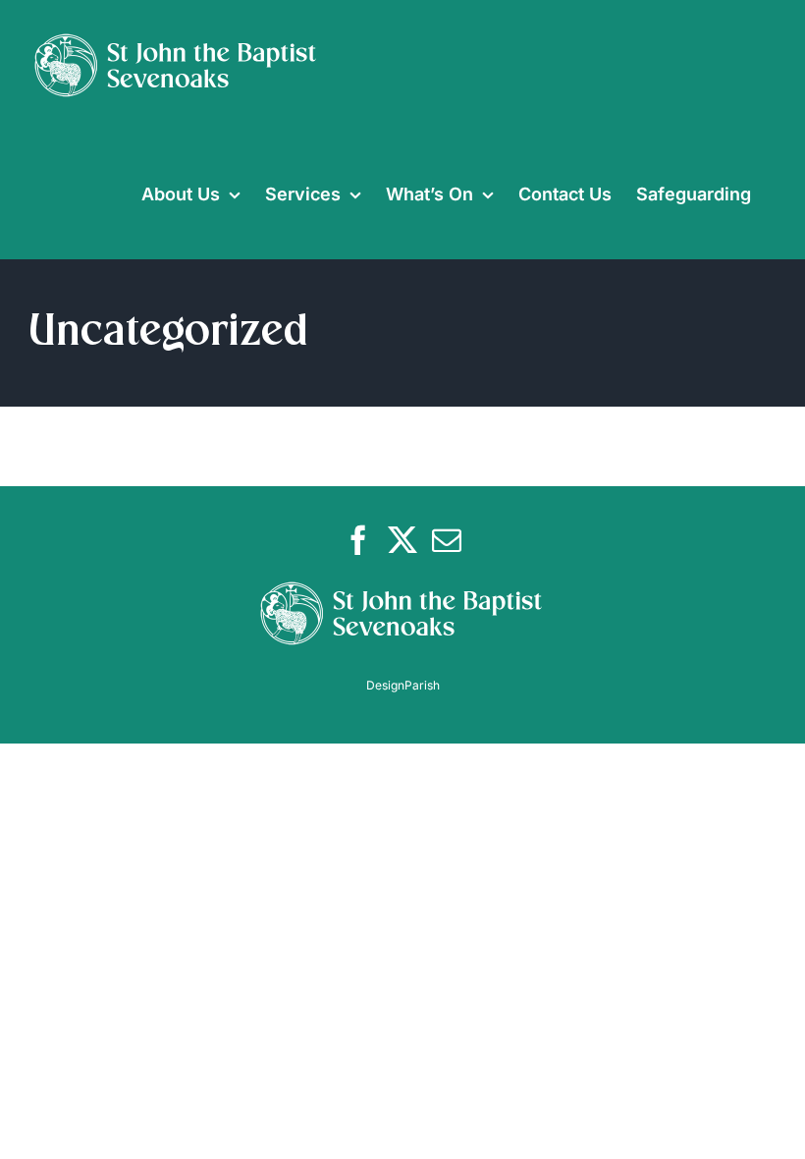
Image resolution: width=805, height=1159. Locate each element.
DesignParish (403, 685)
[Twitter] (402, 540)
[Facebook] (358, 540)
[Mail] (446, 540)
